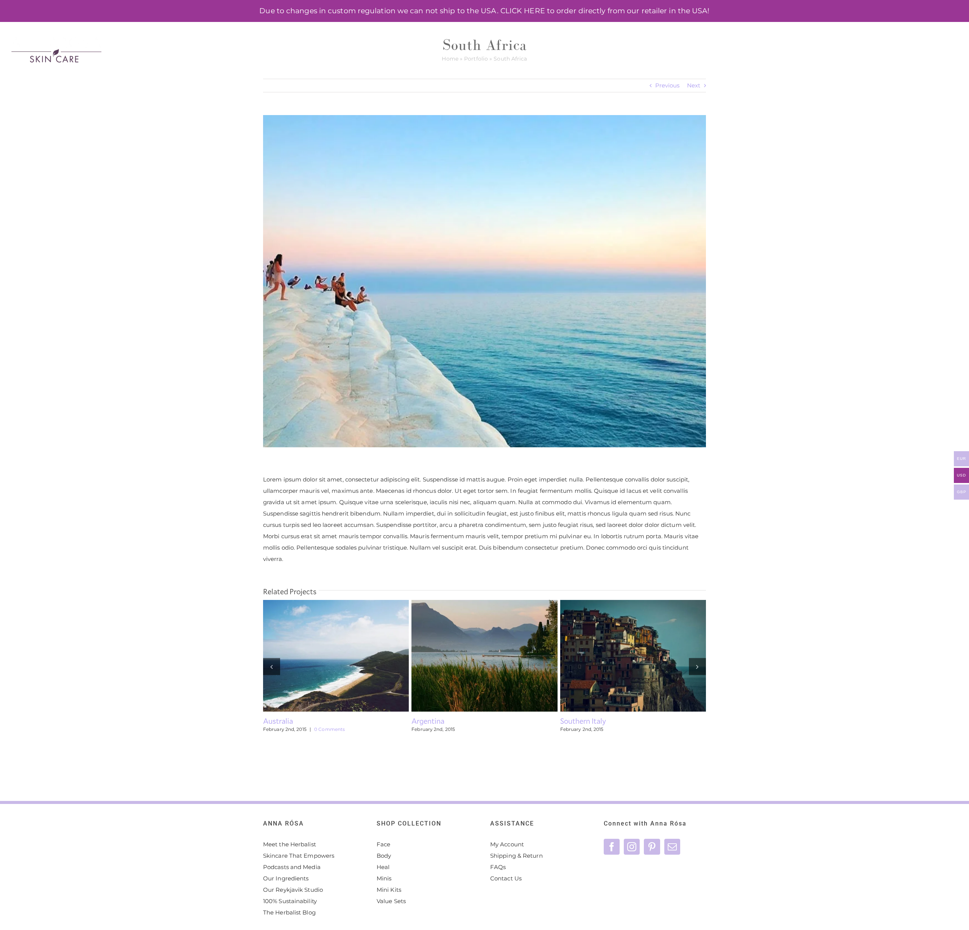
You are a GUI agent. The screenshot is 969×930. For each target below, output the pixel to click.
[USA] (484, 656)
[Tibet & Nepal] (633, 656)
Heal (383, 867)
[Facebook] (612, 847)
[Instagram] (632, 847)
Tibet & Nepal (619, 655)
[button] (945, 38)
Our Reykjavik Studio (293, 889)
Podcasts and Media (292, 867)
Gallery (349, 655)
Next (693, 85)
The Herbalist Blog (289, 912)
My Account (507, 844)
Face (383, 844)
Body (384, 855)
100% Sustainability (290, 901)
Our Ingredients (286, 878)
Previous (667, 85)
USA (470, 655)
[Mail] (672, 847)
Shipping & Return (516, 855)
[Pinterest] (652, 847)
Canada (322, 655)
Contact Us (506, 878)
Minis (384, 878)
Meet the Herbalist (289, 844)
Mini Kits (389, 889)
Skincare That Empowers (298, 855)
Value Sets (391, 901)
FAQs (498, 867)
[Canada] (336, 656)
